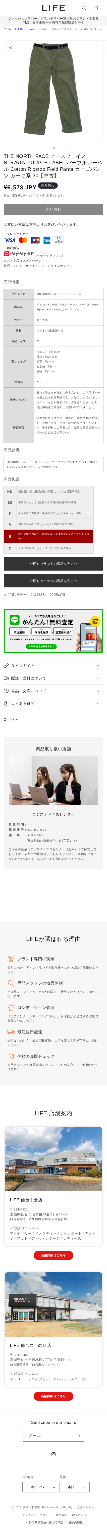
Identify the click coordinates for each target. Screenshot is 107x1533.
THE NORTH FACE (25, 28)
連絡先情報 (75, 1522)
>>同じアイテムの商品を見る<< (53, 581)
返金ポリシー (86, 1507)
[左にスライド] (42, 147)
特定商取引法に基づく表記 (46, 1522)
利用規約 (61, 1515)
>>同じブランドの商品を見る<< (53, 564)
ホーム (8, 28)
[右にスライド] (64, 147)
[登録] (78, 1436)
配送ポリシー (81, 1515)
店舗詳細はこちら (53, 1255)
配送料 (16, 195)
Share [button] (13, 719)
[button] (9, 7)
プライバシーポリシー (36, 1515)
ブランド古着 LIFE (34, 1507)
